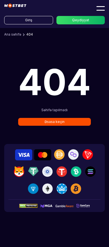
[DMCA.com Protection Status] (28, 206)
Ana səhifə (12, 34)
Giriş (28, 20)
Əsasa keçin (54, 122)
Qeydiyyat (80, 20)
